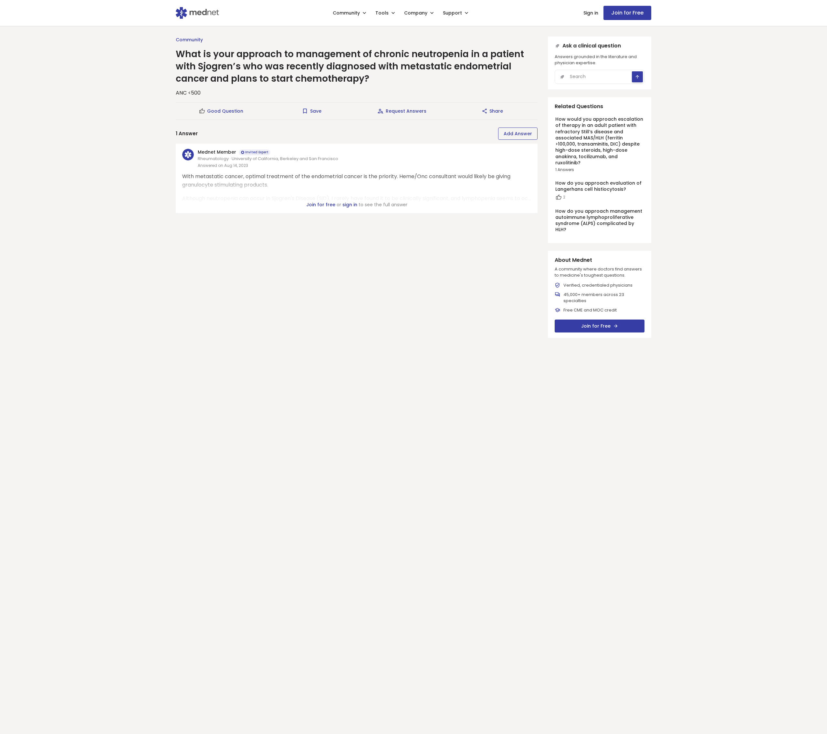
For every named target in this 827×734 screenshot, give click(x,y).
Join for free (320, 204)
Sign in (590, 13)
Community (346, 13)
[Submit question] (637, 76)
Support (452, 13)
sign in (349, 204)
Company (415, 13)
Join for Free (627, 12)
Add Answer (518, 133)
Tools (382, 13)
